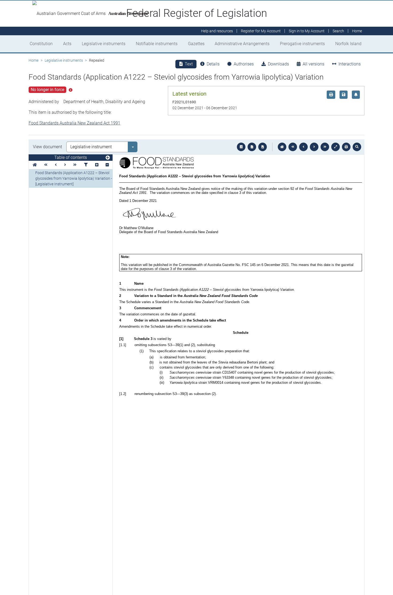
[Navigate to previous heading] (55, 165)
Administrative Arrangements (242, 43)
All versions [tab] (313, 63)
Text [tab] (189, 63)
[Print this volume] (346, 147)
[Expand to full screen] (335, 147)
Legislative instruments (103, 43)
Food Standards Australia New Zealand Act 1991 (74, 123)
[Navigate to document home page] (34, 165)
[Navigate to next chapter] (325, 147)
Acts (67, 43)
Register (261, 31)
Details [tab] (213, 63)
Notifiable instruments (157, 43)
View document (47, 146)
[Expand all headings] (97, 165)
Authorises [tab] (244, 63)
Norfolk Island (348, 43)
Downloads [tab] (278, 63)
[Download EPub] (241, 147)
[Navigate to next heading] (65, 165)
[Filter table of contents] (86, 165)
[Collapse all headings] (107, 165)
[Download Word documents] (262, 147)
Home (33, 60)
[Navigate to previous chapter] (292, 147)
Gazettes (196, 43)
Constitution (41, 43)
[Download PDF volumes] (252, 147)
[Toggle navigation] (107, 157)
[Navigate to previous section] (303, 147)
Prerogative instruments (302, 43)
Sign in (307, 31)
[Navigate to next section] (314, 147)
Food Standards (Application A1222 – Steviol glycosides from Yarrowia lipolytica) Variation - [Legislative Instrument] (73, 178)
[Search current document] (357, 147)
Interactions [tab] (349, 63)
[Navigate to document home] (282, 147)
